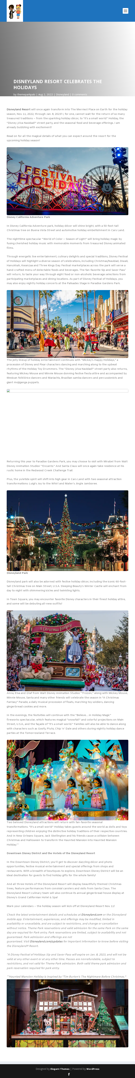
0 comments (79, 94)
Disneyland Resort (18, 109)
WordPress (92, 1068)
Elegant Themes (59, 1068)
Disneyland (62, 94)
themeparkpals (26, 94)
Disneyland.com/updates (46, 941)
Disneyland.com (91, 915)
